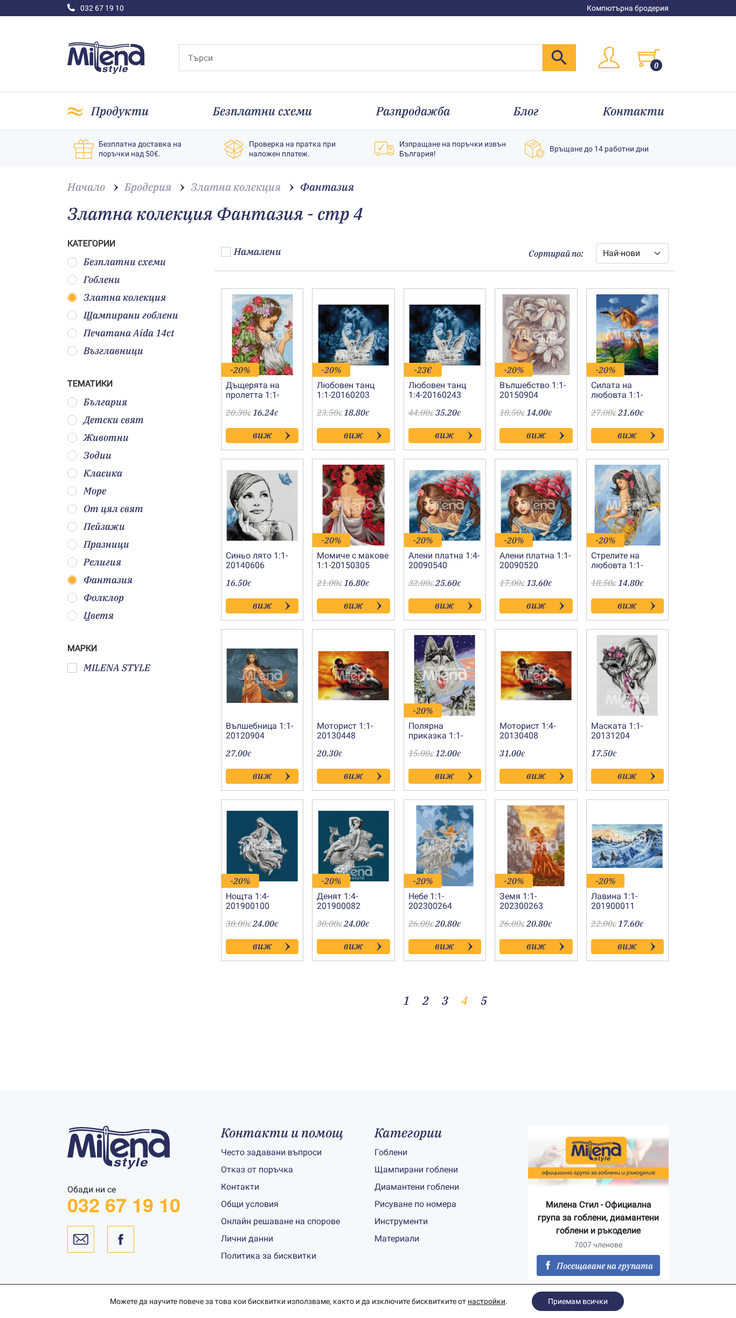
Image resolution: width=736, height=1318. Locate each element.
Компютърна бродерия (628, 8)
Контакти (633, 111)
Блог (526, 111)
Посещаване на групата (605, 1265)
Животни (106, 437)
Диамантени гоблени (416, 1187)
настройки (486, 1301)
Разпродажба (413, 111)
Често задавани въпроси (271, 1152)
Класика (103, 473)
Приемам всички (578, 1301)
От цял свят (113, 508)
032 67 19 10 (102, 8)
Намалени (257, 251)
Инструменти (401, 1221)
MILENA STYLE (117, 667)
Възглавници (113, 350)
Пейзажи (104, 526)
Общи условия (250, 1204)
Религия (102, 562)
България (105, 402)
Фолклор (104, 597)
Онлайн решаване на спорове (280, 1221)
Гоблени (102, 279)
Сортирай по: (556, 253)
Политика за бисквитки (268, 1256)
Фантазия (108, 580)
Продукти (120, 111)
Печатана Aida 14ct (129, 333)
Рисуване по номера (415, 1204)
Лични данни (247, 1238)
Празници (106, 544)
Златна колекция (125, 297)
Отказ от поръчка (257, 1169)
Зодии (98, 455)
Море (95, 491)
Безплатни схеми (262, 111)
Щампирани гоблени (131, 315)
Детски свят (114, 419)
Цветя (99, 615)
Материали (396, 1238)
